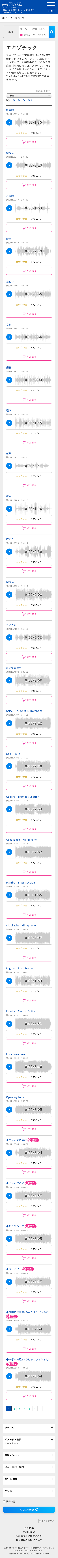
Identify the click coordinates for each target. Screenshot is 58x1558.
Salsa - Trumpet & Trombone (24, 711)
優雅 (8, 367)
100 (30, 100)
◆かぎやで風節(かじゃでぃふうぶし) (28, 1359)
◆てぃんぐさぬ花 (17, 1140)
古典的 (10, 196)
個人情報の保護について (29, 1540)
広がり (10, 539)
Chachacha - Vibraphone (21, 925)
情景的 (10, 110)
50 (24, 100)
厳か (8, 238)
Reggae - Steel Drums (19, 968)
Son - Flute (13, 754)
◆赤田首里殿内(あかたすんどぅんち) (28, 1312)
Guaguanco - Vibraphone (21, 839)
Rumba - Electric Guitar (21, 1011)
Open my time (15, 1097)
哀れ (8, 324)
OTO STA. (7, 18)
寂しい (10, 281)
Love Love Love (16, 1054)
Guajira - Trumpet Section (22, 796)
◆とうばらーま (15, 1226)
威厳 (8, 453)
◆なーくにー (14, 1269)
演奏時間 (10, 1501)
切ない (10, 153)
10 (14, 100)
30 (19, 100)
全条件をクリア (46, 1520)
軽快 (8, 410)
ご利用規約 (29, 1532)
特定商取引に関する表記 (29, 1536)
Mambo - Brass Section (20, 882)
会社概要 (29, 1528)
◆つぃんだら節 (15, 1183)
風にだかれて (14, 668)
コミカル (11, 625)
